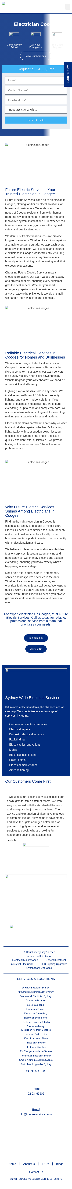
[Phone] (36, 1080)
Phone (36, 1089)
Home (12, 1163)
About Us (29, 1163)
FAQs (45, 1163)
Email (36, 1109)
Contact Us (36, 1172)
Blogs (59, 1163)
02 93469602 (36, 1093)
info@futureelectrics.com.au (36, 1114)
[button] (67, 7)
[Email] (36, 1101)
